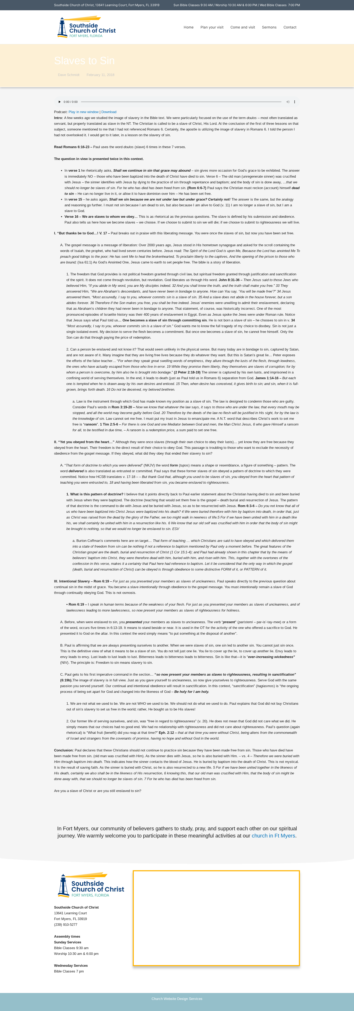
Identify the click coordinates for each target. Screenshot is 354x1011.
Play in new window (84, 112)
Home (189, 27)
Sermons (269, 27)
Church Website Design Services (177, 999)
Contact (290, 27)
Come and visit (242, 27)
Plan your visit (212, 27)
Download (108, 112)
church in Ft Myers (273, 836)
